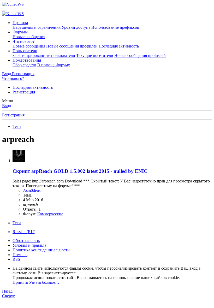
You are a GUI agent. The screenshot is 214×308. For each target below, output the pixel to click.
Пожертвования (27, 60)
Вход (6, 105)
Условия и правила (29, 245)
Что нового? (23, 41)
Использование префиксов (115, 27)
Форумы (20, 32)
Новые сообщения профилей (72, 46)
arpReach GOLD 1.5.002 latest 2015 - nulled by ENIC (80, 171)
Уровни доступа (76, 27)
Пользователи (25, 51)
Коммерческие (50, 214)
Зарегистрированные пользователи (44, 55)
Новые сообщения (29, 36)
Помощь (20, 254)
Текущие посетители (94, 55)
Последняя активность (119, 46)
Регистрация (24, 92)
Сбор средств (24, 65)
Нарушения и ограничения (37, 27)
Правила (20, 22)
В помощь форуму (53, 65)
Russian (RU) (24, 231)
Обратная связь (26, 240)
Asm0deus (31, 190)
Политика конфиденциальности (41, 250)
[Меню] (4, 10)
